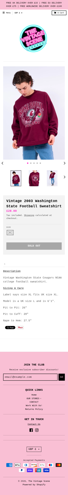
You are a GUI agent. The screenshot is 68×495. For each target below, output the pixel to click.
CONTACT (34, 402)
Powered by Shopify (34, 484)
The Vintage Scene (39, 481)
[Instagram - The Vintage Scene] (37, 430)
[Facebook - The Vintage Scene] (31, 430)
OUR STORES (33, 398)
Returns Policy (34, 409)
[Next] (64, 163)
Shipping (29, 215)
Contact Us (34, 424)
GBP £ (17, 13)
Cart (61, 13)
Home (34, 395)
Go (61, 377)
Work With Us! (34, 405)
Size (8, 227)
